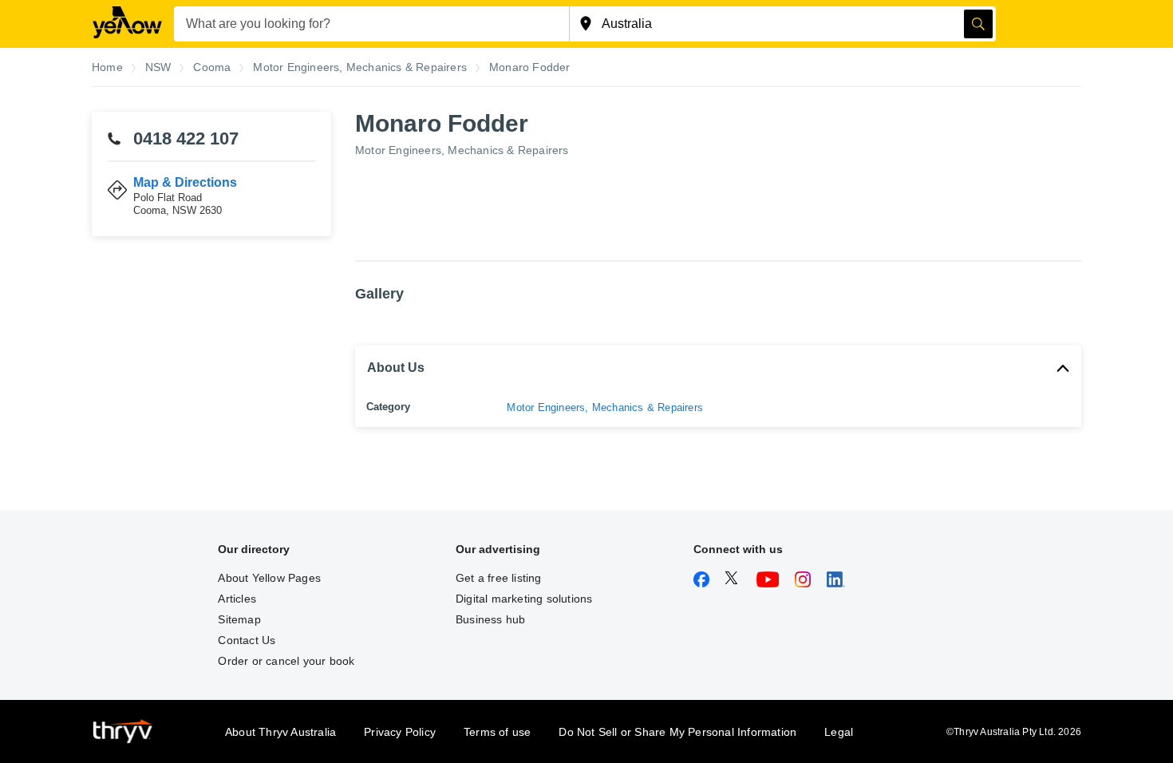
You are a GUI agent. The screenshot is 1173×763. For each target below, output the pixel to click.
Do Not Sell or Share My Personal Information (677, 731)
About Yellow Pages (269, 577)
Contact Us (246, 640)
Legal (838, 731)
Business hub (490, 619)
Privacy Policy (400, 731)
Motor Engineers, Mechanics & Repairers (462, 150)
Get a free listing (499, 577)
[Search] (978, 24)
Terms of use (497, 731)
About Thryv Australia (280, 731)
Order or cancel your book (286, 660)
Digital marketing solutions (524, 598)
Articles (237, 598)
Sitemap (239, 619)
